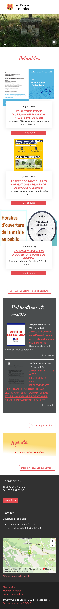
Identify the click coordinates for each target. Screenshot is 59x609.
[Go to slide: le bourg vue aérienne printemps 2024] (51, 44)
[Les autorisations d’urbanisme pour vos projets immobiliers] (29, 87)
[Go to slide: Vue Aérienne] (1, 44)
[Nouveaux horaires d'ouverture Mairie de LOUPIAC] (28, 227)
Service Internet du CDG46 (17, 603)
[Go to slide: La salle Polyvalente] (47, 44)
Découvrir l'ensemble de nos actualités (29, 290)
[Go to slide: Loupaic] (31, 44)
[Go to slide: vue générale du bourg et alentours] (57, 44)
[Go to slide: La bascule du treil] (41, 44)
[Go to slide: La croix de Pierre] (5, 44)
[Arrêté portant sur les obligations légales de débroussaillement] (28, 157)
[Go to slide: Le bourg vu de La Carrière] (44, 44)
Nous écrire (11, 500)
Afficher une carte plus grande (16, 576)
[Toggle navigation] (54, 7)
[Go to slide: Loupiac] (8, 44)
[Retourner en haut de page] (52, 602)
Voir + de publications (42, 425)
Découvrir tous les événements (37, 467)
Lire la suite (29, 132)
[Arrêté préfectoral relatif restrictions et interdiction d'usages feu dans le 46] (16, 334)
